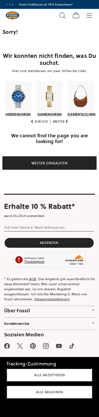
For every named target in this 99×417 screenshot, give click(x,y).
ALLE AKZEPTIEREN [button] (49, 375)
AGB (32, 279)
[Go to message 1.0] (6, 4)
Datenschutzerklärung (51, 299)
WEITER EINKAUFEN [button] (49, 163)
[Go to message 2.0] (9, 4)
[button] (39, 121)
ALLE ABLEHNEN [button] (49, 392)
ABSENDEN (49, 242)
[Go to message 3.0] (12, 4)
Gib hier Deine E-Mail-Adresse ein (34, 227)
